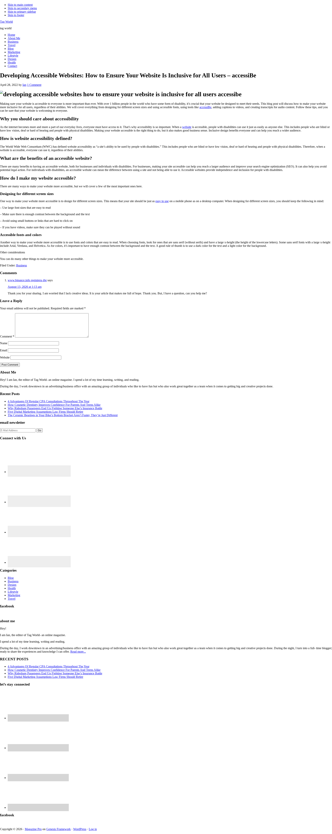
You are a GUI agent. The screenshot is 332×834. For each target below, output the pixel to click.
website (186, 127)
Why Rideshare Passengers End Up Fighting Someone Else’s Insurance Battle (55, 408)
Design (12, 584)
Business (21, 265)
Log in (93, 829)
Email (3, 350)
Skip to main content (20, 4)
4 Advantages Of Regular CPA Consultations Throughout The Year (48, 401)
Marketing (14, 595)
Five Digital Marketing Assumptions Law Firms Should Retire (45, 411)
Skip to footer (16, 15)
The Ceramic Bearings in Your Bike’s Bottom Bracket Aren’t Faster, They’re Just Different (63, 415)
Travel (11, 598)
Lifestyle (13, 591)
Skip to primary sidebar (22, 11)
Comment (7, 336)
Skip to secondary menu (22, 8)
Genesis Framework (58, 829)
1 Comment (34, 84)
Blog (11, 577)
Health (12, 588)
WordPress (79, 829)
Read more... (78, 651)
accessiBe (205, 107)
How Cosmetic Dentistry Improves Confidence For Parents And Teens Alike (54, 404)
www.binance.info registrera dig (27, 280)
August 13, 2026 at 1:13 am (25, 286)
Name (3, 343)
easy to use (162, 201)
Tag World (6, 21)
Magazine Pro (33, 829)
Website (5, 357)
